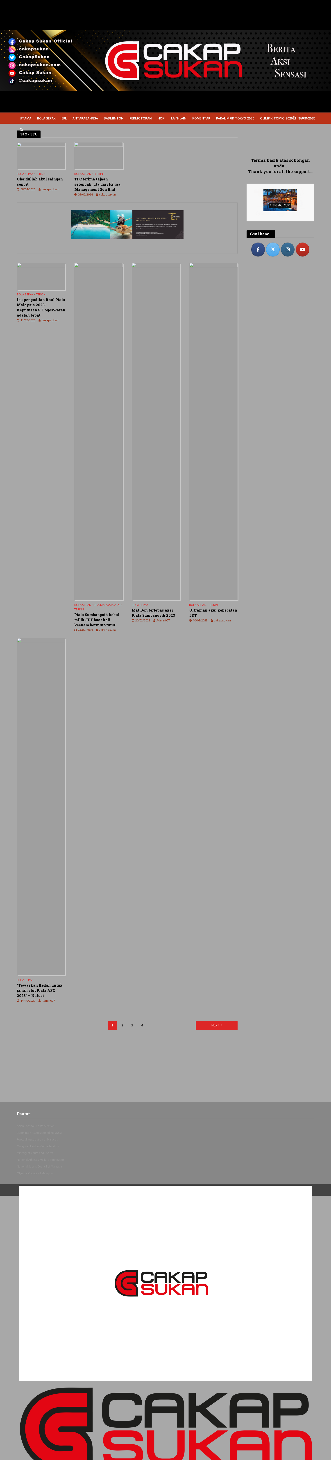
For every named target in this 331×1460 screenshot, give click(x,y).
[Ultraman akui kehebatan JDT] (213, 431)
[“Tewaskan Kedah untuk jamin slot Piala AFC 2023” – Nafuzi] (41, 806)
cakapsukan (50, 189)
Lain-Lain (178, 118)
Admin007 (163, 620)
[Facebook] (258, 249)
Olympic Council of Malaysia (35, 1173)
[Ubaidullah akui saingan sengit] (41, 155)
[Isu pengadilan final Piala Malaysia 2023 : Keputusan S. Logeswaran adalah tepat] (41, 275)
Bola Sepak (46, 118)
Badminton (114, 118)
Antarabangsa (85, 118)
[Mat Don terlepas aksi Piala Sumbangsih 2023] (156, 431)
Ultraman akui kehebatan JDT (213, 613)
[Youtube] (302, 249)
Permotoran (140, 118)
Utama (25, 118)
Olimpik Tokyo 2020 (276, 118)
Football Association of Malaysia (37, 1139)
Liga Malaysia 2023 (106, 605)
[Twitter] (273, 249)
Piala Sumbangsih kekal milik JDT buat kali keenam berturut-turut (96, 619)
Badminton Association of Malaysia (39, 1133)
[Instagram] (288, 249)
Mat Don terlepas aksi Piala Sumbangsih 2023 (153, 613)
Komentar (201, 118)
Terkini (41, 174)
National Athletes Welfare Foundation (41, 1160)
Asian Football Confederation (35, 1126)
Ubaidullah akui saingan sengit (40, 182)
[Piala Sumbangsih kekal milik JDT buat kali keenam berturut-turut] (98, 431)
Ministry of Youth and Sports (35, 1153)
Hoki (161, 118)
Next (215, 1025)
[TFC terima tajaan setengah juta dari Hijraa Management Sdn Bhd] (98, 155)
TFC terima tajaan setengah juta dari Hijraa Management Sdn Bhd (97, 184)
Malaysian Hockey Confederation (38, 1146)
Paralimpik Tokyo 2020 (235, 118)
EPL (64, 118)
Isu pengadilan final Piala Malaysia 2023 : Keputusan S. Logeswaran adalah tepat (41, 307)
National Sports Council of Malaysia (39, 1166)
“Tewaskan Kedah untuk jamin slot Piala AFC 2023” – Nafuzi (40, 990)
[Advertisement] (280, 139)
